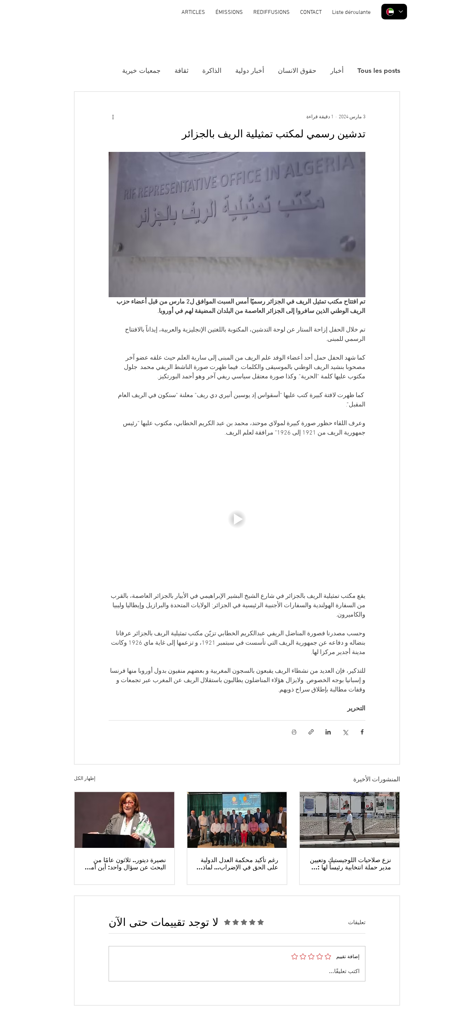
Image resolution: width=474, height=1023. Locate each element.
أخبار (337, 71)
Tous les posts (378, 71)
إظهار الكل (84, 779)
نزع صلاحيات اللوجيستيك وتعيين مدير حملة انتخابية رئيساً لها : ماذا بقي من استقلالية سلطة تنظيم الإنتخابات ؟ (350, 863)
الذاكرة (211, 71)
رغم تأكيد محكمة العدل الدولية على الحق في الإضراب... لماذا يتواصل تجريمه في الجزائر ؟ (239, 863)
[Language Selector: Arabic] (394, 11)
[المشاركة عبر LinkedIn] (328, 732)
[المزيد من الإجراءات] (113, 117)
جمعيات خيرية (141, 71)
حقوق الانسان (297, 71)
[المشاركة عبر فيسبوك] (362, 732)
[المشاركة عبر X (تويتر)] (345, 732)
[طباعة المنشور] (294, 732)
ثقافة (181, 71)
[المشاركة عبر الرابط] (311, 732)
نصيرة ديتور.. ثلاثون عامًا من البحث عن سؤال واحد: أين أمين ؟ (125, 863)
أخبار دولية (249, 71)
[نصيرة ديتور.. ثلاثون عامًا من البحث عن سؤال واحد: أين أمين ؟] (124, 820)
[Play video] (237, 519)
